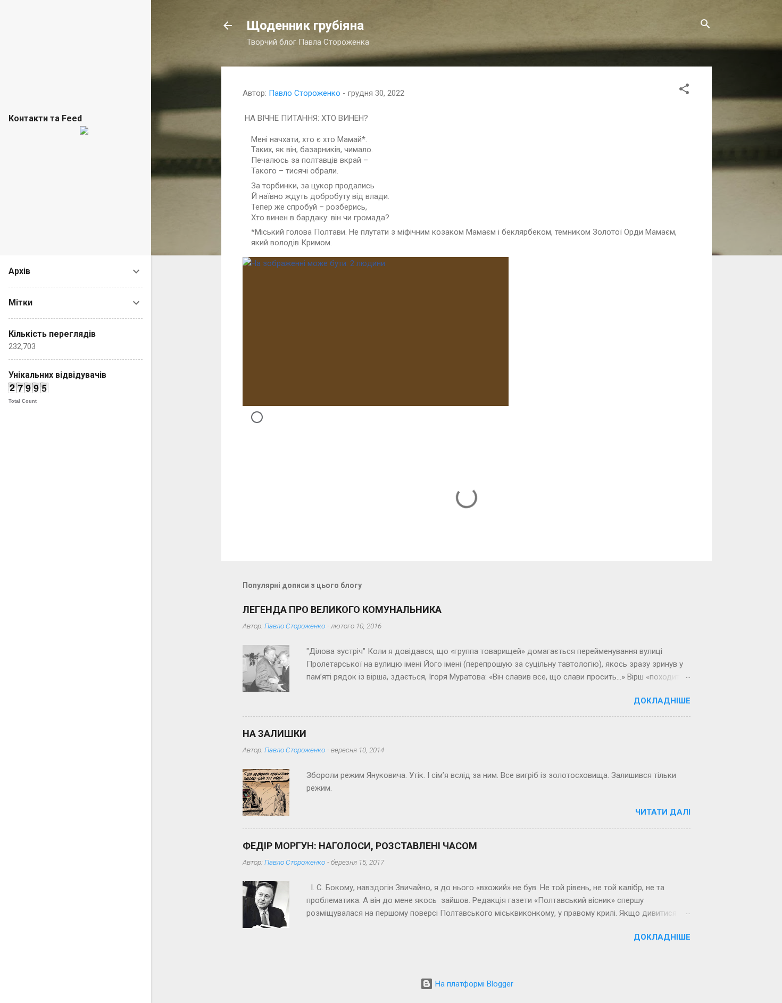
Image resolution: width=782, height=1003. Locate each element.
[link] (467, 331)
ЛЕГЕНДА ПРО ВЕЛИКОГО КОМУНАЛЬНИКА (342, 609)
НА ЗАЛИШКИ (274, 733)
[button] (684, 89)
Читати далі (663, 812)
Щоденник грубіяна (305, 25)
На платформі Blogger (473, 984)
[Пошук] (705, 25)
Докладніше (662, 701)
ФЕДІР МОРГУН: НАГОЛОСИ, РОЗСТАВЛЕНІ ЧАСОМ (360, 845)
